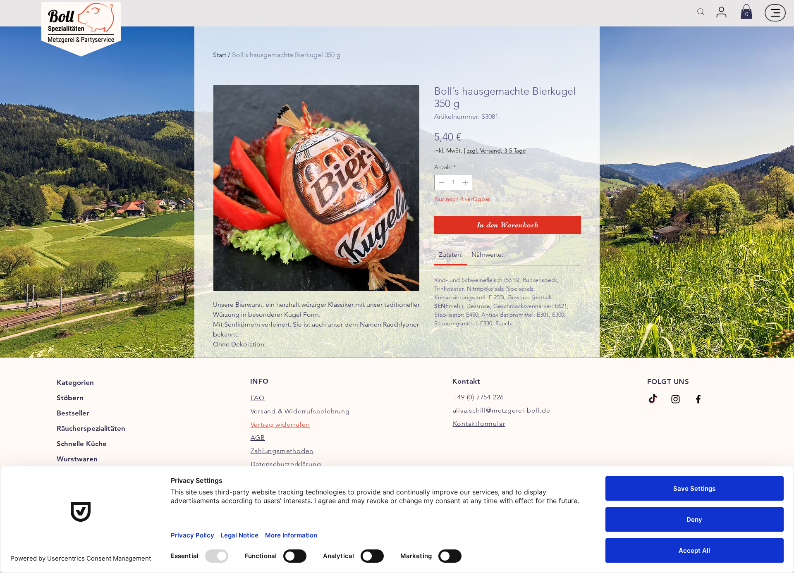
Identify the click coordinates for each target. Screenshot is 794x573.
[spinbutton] (453, 182)
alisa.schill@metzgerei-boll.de (501, 410)
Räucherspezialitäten (91, 428)
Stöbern (70, 398)
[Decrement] (440, 182)
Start (219, 55)
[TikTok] (652, 399)
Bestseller (73, 413)
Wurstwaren (77, 459)
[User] (721, 12)
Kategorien (75, 382)
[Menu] (775, 12)
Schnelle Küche (82, 443)
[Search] (700, 12)
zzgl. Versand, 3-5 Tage (496, 150)
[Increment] (466, 182)
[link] (746, 11)
